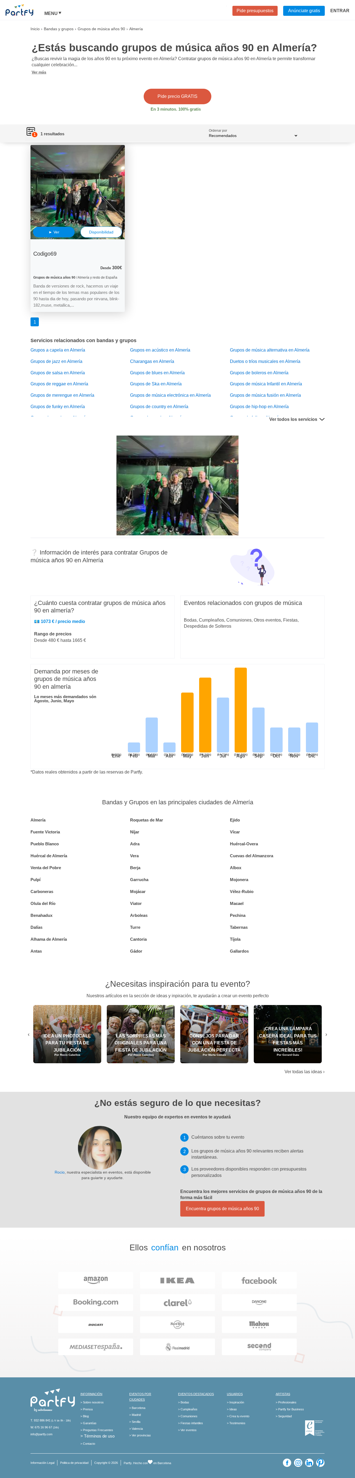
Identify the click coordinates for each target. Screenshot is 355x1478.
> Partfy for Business (290, 1409)
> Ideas (232, 1409)
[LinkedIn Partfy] (309, 1463)
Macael (237, 903)
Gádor (136, 951)
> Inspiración (235, 1402)
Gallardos (239, 951)
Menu (51, 13)
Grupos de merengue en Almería (62, 395)
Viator (136, 903)
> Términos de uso (97, 1436)
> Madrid (135, 1414)
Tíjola (235, 939)
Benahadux (41, 915)
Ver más (39, 72)
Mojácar (138, 891)
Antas (36, 951)
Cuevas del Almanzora (251, 856)
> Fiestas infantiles (190, 1423)
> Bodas (183, 1402)
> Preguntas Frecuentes (96, 1430)
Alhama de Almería (49, 939)
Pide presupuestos (255, 10)
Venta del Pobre (46, 868)
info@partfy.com (41, 1434)
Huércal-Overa (244, 844)
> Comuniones (187, 1416)
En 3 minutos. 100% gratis (176, 109)
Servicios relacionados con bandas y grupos (83, 340)
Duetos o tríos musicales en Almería (265, 361)
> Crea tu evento (238, 1416)
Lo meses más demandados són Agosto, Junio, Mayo (65, 699)
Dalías (36, 927)
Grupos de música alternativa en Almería (270, 350)
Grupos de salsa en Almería (58, 372)
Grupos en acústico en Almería (160, 350)
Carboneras (42, 891)
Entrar (339, 10)
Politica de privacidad (74, 1462)
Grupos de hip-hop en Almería (259, 406)
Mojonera (239, 879)
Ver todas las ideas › (304, 1071)
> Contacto (87, 1443)
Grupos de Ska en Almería (156, 383)
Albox (235, 868)
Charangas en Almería (152, 361)
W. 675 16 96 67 (41, 1427)
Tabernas (239, 927)
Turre (135, 927)
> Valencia (136, 1428)
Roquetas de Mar (146, 820)
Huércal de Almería (49, 856)
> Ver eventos (187, 1430)
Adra (135, 844)
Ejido (235, 820)
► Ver (54, 232)
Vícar (235, 832)
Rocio (60, 1172)
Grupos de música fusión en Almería (265, 395)
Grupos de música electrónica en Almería (170, 395)
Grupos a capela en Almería (58, 350)
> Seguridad (284, 1416)
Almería (38, 820)
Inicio (35, 29)
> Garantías (88, 1423)
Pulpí (35, 879)
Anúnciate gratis (304, 10)
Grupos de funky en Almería (58, 406)
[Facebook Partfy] (287, 1463)
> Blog (84, 1416)
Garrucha (139, 879)
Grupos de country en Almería (159, 406)
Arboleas (139, 915)
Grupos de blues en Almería (157, 372)
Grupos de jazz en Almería (56, 361)
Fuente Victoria (45, 832)
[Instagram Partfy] (298, 1463)
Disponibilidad (101, 232)
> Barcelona (137, 1408)
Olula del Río (43, 903)
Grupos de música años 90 (101, 29)
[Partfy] (25, 10)
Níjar (134, 832)
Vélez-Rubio (241, 891)
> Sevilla (134, 1421)
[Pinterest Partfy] (320, 1463)
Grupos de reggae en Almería (59, 383)
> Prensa (86, 1409)
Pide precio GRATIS (177, 96)
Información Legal (42, 1462)
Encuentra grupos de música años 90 (222, 1208)
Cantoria (138, 939)
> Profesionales (286, 1402)
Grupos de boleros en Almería (259, 372)
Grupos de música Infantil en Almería (266, 383)
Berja (135, 868)
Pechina (237, 915)
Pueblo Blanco (45, 844)
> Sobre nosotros (92, 1402)
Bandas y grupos (58, 29)
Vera (134, 856)
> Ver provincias (140, 1435)
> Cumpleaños (187, 1409)
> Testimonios (236, 1423)
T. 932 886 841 (40, 1420)
